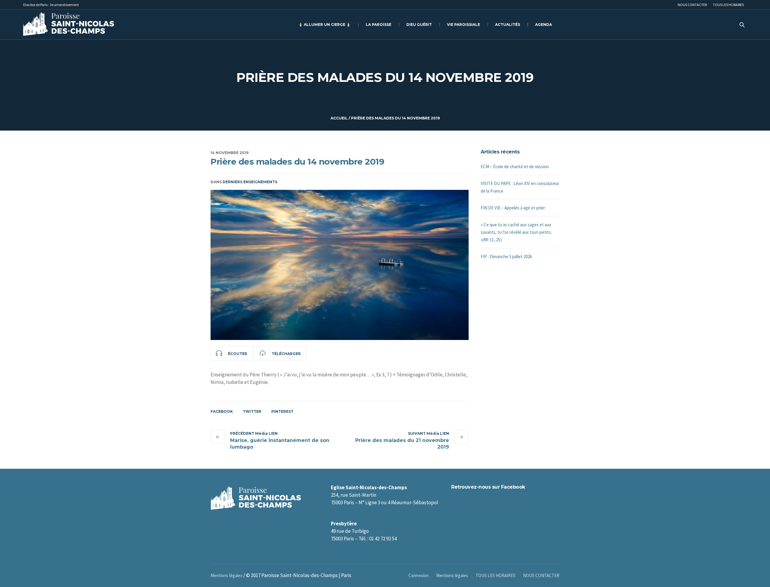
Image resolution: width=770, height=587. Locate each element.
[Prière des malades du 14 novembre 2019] (340, 265)
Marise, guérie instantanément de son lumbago (279, 443)
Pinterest (282, 411)
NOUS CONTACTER (541, 575)
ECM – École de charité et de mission (515, 166)
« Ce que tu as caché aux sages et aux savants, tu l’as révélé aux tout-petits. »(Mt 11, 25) (516, 232)
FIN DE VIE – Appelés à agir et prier (513, 208)
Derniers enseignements (250, 182)
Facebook (222, 411)
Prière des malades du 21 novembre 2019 (402, 443)
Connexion (418, 575)
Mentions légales (452, 575)
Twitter (252, 411)
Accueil (339, 118)
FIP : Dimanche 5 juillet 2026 (506, 256)
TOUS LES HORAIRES (496, 575)
